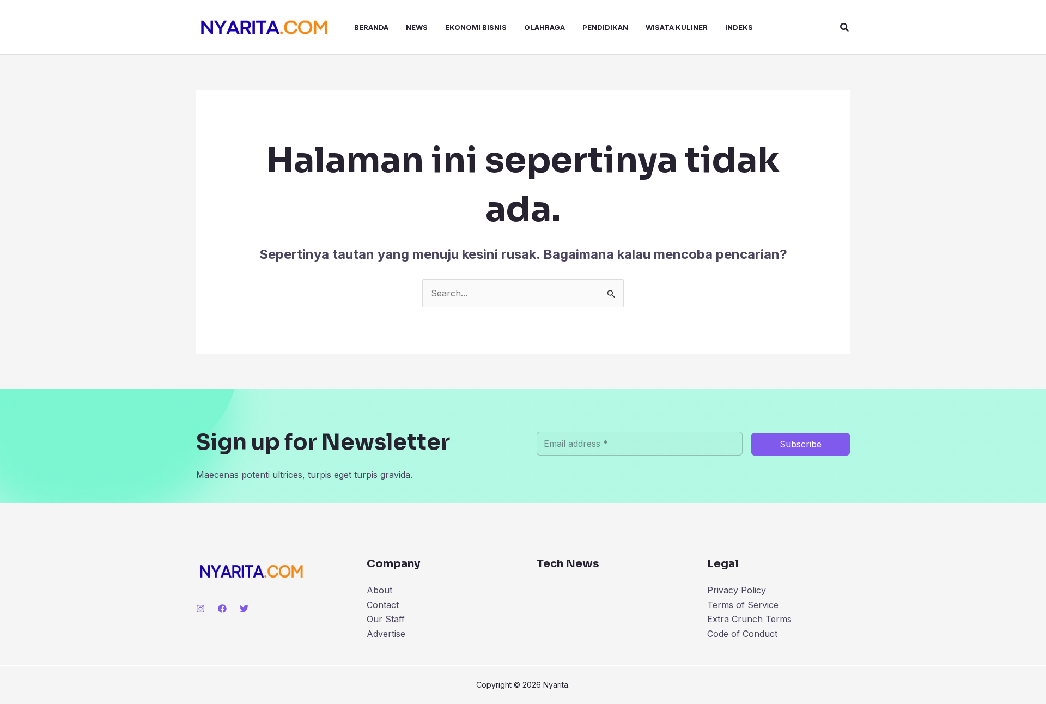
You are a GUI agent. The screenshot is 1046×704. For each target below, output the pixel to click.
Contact (383, 604)
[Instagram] (200, 608)
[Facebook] (222, 608)
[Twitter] (244, 608)
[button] (845, 27)
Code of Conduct (742, 633)
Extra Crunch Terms (749, 619)
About (379, 590)
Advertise (386, 633)
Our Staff (386, 619)
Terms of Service (743, 604)
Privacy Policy (736, 590)
